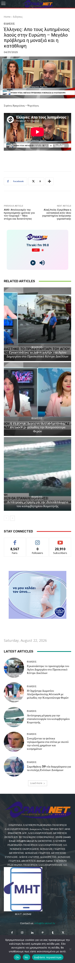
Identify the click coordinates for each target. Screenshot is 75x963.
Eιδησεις (17, 16)
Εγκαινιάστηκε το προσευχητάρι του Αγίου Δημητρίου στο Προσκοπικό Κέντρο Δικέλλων (37, 354)
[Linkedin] (32, 933)
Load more (36, 783)
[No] (70, 949)
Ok (17, 957)
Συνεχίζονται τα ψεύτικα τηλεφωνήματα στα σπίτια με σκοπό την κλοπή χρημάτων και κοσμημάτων (48, 743)
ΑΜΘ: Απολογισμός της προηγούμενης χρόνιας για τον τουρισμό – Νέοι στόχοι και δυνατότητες (19, 214)
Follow (37, 540)
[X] (63, 933)
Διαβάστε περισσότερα (48, 957)
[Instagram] (22, 933)
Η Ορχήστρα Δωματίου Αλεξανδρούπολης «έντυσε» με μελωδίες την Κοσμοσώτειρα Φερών (37, 427)
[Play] (33, 263)
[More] (49, 181)
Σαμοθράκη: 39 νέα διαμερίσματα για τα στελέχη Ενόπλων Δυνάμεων (49, 768)
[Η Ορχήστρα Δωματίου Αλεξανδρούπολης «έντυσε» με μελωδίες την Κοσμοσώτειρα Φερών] (37, 399)
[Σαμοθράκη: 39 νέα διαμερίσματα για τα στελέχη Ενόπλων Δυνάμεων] (14, 766)
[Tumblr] (53, 933)
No (26, 957)
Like (15, 540)
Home (7, 16)
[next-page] (12, 518)
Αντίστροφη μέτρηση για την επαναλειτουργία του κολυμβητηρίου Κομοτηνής (37, 504)
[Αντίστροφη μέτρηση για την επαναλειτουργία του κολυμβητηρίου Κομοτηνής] (37, 474)
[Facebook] (12, 933)
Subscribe (60, 540)
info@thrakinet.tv (44, 923)
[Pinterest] (42, 933)
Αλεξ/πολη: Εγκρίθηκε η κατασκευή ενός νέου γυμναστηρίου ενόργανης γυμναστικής (56, 214)
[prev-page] (6, 518)
